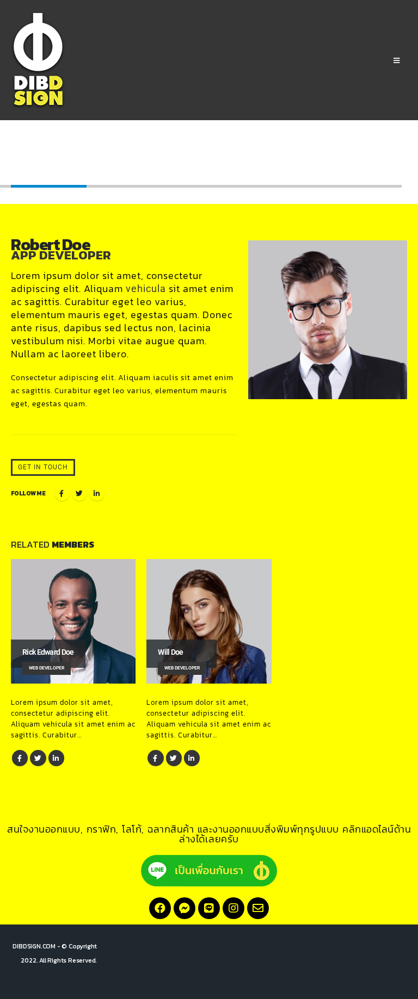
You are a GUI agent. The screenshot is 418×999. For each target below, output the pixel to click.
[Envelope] (258, 908)
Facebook (62, 493)
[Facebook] (160, 908)
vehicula (146, 288)
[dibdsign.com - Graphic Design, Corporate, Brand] (38, 60)
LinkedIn (96, 493)
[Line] (209, 908)
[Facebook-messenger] (184, 908)
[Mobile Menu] (396, 61)
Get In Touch (43, 467)
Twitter (79, 493)
